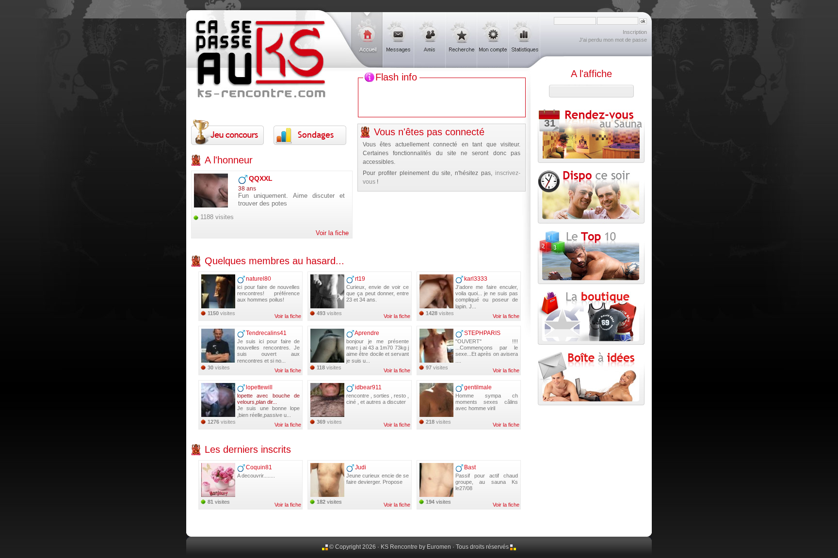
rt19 (360, 278)
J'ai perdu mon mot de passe (613, 40)
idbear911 (368, 387)
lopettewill (259, 387)
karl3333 (475, 278)
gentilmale (478, 387)
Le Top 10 (591, 257)
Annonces (461, 40)
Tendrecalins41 (266, 333)
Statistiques (524, 40)
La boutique (591, 318)
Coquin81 (259, 467)
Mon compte (493, 40)
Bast (470, 467)
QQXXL (261, 178)
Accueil (367, 40)
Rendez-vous (547, 119)
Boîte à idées (591, 378)
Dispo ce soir (591, 196)
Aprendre (367, 333)
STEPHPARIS (482, 333)
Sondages (310, 132)
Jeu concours (227, 132)
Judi (360, 467)
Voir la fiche (332, 233)
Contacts (430, 40)
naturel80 (258, 278)
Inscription (635, 32)
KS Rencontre (261, 35)
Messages (398, 40)
